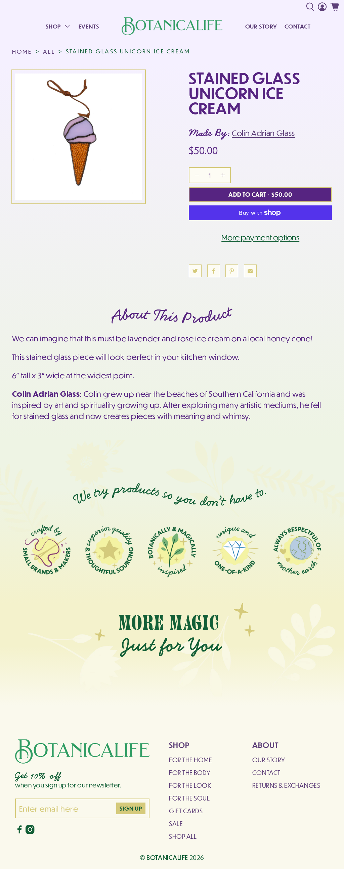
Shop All (183, 836)
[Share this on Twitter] (195, 270)
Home (22, 51)
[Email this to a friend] (250, 270)
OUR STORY (261, 26)
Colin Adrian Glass (263, 133)
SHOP (53, 26)
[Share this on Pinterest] (231, 270)
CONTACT (298, 26)
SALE (176, 823)
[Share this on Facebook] (213, 270)
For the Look (190, 785)
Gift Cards (186, 811)
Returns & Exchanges (286, 785)
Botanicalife (167, 857)
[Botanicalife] (172, 26)
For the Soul (189, 798)
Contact (266, 772)
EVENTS (89, 26)
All (49, 51)
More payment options (260, 237)
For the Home (190, 760)
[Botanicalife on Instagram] (30, 831)
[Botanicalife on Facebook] (19, 831)
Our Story (268, 760)
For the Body (189, 772)
